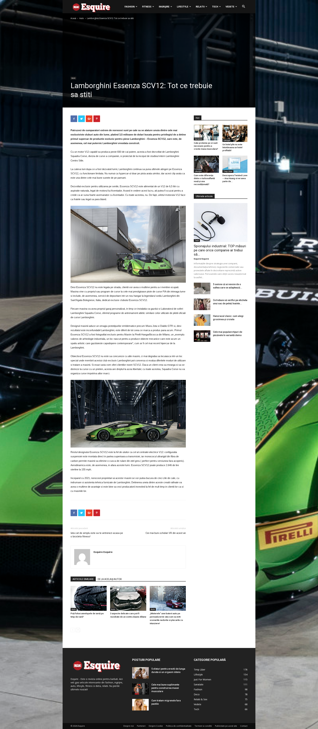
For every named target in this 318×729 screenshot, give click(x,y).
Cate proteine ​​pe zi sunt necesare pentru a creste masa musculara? (206, 146)
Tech (215, 6)
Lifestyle (182, 6)
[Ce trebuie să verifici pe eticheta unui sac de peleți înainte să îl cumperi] (202, 304)
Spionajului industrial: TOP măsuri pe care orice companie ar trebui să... (220, 250)
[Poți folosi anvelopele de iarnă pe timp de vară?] (89, 598)
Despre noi (128, 726)
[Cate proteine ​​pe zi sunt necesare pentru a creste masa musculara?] (206, 132)
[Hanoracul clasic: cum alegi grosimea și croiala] (202, 320)
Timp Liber (227, 171)
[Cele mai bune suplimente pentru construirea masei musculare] (140, 689)
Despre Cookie (156, 726)
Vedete (230, 6)
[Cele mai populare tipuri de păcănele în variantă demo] (202, 336)
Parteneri (141, 726)
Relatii (200, 6)
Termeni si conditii (203, 726)
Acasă (73, 18)
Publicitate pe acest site (226, 726)
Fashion (130, 6)
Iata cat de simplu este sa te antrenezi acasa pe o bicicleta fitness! (97, 535)
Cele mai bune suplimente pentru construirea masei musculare (165, 688)
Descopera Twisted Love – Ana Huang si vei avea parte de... (234, 178)
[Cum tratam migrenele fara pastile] (140, 704)
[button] (243, 6)
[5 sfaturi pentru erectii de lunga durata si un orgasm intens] (140, 673)
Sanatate (198, 139)
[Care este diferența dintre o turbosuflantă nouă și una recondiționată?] (206, 164)
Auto (81, 18)
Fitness (146, 6)
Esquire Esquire (103, 552)
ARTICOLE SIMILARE (83, 579)
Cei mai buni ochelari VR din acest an (166, 533)
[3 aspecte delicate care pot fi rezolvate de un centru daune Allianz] (128, 598)
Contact (243, 726)
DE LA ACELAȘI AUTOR (110, 579)
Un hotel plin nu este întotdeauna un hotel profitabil (232, 147)
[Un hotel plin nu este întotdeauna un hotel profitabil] (235, 133)
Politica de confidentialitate (178, 726)
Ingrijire (164, 6)
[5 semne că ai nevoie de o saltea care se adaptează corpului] (202, 288)
